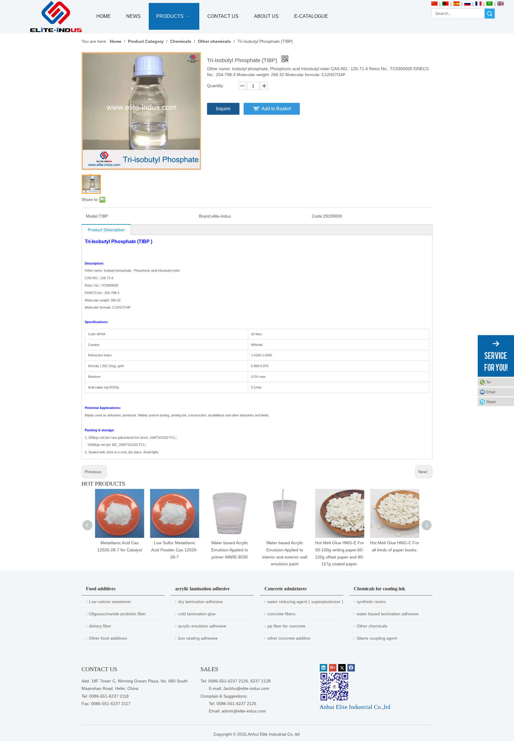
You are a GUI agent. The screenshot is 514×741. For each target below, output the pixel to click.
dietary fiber (100, 626)
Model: (92, 216)
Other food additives (108, 638)
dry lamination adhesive (200, 601)
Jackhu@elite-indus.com (246, 688)
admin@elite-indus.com (244, 711)
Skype (491, 401)
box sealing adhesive (198, 638)
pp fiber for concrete (286, 626)
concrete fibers (281, 613)
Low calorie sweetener (110, 601)
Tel (488, 382)
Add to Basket (276, 108)
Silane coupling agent (377, 638)
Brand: (205, 216)
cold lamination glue (197, 613)
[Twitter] (342, 667)
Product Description (106, 229)
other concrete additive (289, 638)
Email (490, 392)
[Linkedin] (323, 667)
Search (490, 13)
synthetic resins (371, 601)
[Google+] (332, 667)
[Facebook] (351, 667)
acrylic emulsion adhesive (202, 626)
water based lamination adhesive (388, 613)
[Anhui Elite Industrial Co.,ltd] (56, 17)
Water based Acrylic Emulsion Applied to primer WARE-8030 (229, 549)
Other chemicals (372, 626)
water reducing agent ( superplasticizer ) (305, 601)
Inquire (223, 108)
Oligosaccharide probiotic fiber (117, 613)
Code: (317, 216)
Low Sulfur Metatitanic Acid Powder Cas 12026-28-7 (174, 549)
